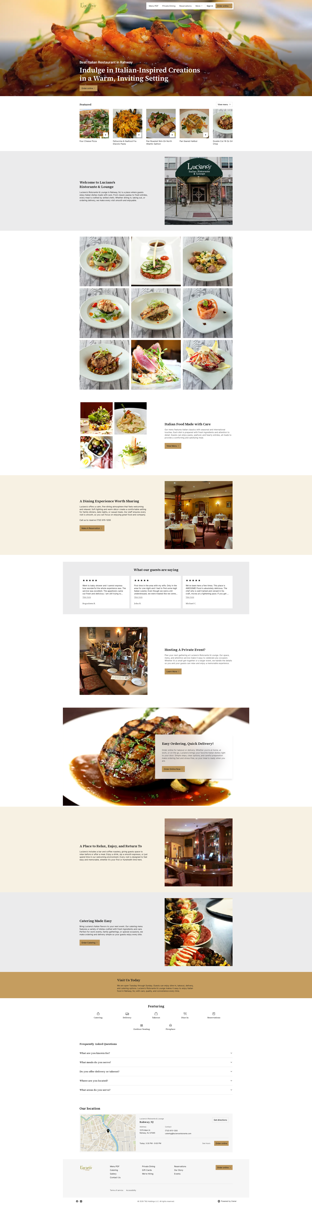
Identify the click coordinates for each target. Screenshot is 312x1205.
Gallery (113, 1174)
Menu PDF (153, 6)
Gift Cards (147, 1170)
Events (177, 1174)
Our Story (178, 1170)
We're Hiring (147, 1174)
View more (87, 597)
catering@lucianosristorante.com (178, 1133)
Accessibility (131, 1190)
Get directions (220, 1120)
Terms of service (116, 1190)
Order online (221, 1143)
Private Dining (168, 6)
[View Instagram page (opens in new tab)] (81, 1201)
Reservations (185, 6)
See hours (206, 1143)
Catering (114, 1170)
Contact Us (115, 1177)
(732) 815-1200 (171, 1130)
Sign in (210, 6)
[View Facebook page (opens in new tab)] (77, 1201)
